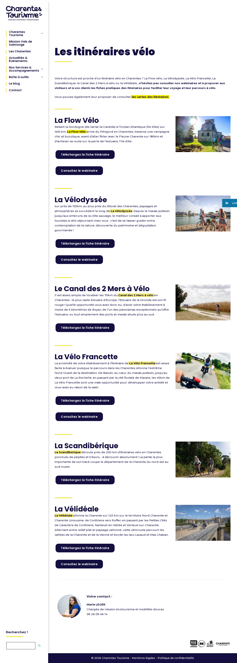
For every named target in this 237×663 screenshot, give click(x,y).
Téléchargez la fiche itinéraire (85, 154)
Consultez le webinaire (79, 171)
